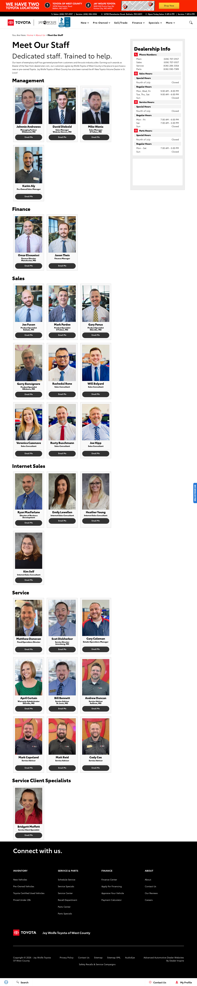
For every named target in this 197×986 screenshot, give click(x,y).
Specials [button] (154, 23)
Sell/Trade (121, 22)
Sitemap (98, 957)
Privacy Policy (66, 957)
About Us (40, 35)
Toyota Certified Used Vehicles (28, 893)
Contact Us (150, 886)
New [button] (84, 23)
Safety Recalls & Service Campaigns (97, 964)
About (148, 879)
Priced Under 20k (22, 899)
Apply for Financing (111, 886)
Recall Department (67, 899)
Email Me (29, 137)
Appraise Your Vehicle (112, 893)
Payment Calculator (111, 899)
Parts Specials (65, 913)
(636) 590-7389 (171, 69)
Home (30, 35)
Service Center (65, 893)
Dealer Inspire (176, 960)
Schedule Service (66, 879)
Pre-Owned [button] (100, 23)
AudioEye (130, 957)
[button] (191, 22)
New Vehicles (20, 879)
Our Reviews (151, 893)
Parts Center (64, 906)
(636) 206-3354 (171, 65)
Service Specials (66, 886)
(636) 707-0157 (171, 58)
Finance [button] (137, 23)
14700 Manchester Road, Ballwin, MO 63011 (123, 14)
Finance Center (109, 879)
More (169, 23)
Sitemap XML (114, 957)
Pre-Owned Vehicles (23, 886)
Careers (149, 899)
